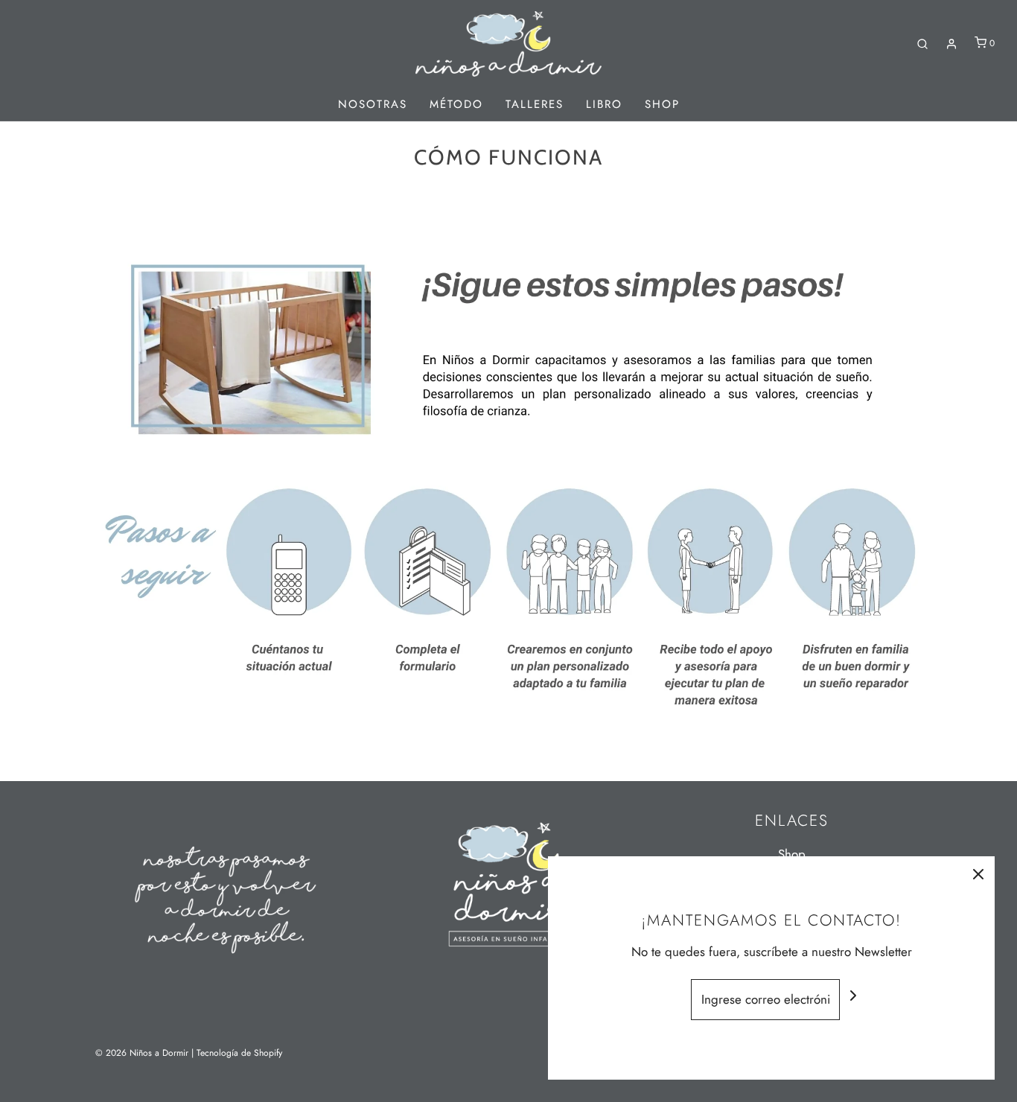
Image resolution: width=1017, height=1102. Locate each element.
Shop (662, 104)
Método (456, 104)
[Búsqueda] (922, 44)
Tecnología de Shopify (239, 1053)
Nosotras (372, 104)
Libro (604, 104)
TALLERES (535, 104)
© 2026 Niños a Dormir (141, 1053)
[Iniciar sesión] (951, 44)
